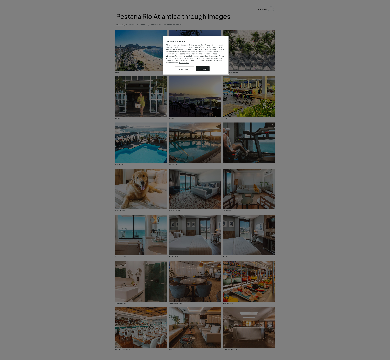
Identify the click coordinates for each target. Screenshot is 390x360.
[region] (196, 55)
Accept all (202, 69)
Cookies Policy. (184, 63)
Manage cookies (185, 69)
